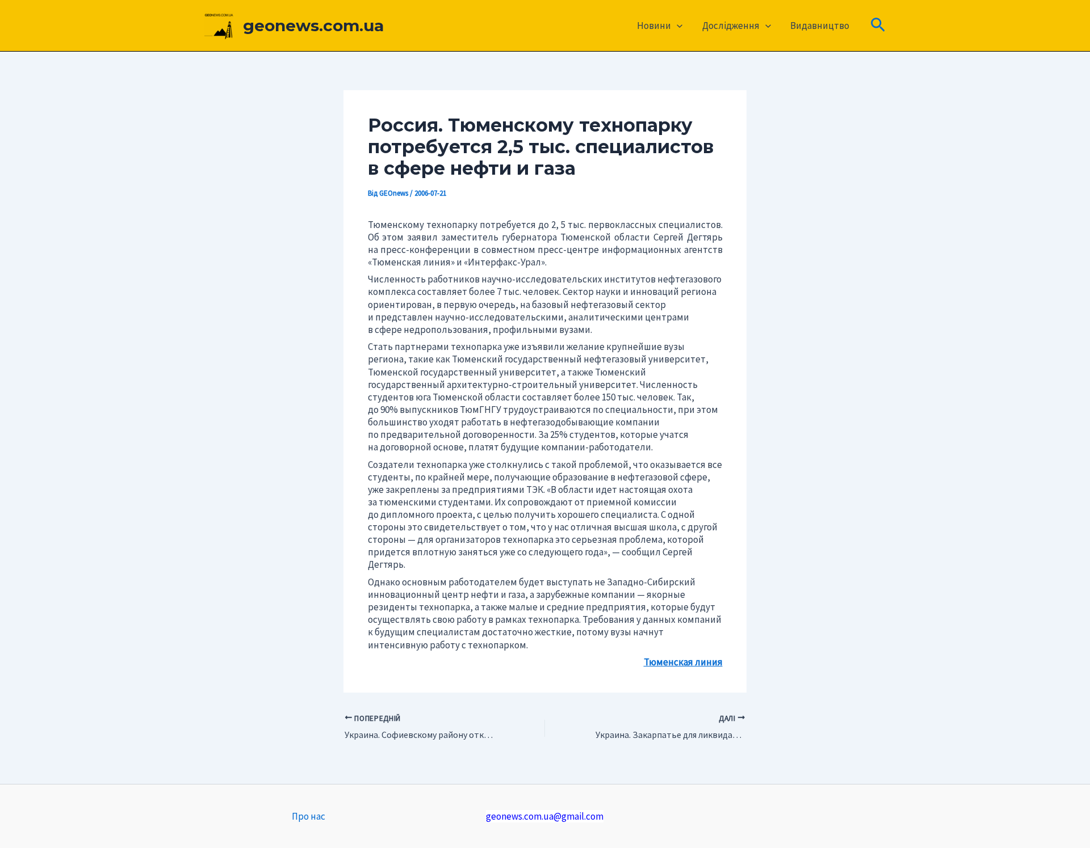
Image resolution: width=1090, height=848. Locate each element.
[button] (676, 25)
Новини (654, 25)
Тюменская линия (683, 662)
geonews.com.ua (313, 25)
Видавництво (819, 25)
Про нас (308, 816)
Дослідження (731, 25)
